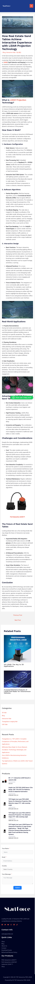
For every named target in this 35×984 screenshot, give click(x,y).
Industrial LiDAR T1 (7, 964)
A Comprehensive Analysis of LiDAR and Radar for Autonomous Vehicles (17, 691)
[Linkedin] (14, 924)
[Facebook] (2, 924)
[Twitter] (5, 924)
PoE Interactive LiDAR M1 (9, 962)
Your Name (5, 848)
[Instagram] (11, 924)
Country (4, 866)
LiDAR (5, 62)
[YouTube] (8, 924)
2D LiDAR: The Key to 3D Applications (14, 665)
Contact (4, 948)
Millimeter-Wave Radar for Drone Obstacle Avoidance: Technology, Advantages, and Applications (14, 749)
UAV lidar (5, 724)
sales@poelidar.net (7, 934)
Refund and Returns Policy (9, 952)
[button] (21, 397)
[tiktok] (17, 924)
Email (3, 857)
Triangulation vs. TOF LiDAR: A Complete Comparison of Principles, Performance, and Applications (15, 741)
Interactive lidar (10, 52)
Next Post (18, 620)
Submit (17, 887)
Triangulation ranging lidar (10, 721)
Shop (3, 941)
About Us (4, 946)
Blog (4, 52)
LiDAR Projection (18, 100)
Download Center (7, 950)
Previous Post (17, 615)
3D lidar (4, 712)
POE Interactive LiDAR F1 (9, 960)
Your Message (6, 874)
